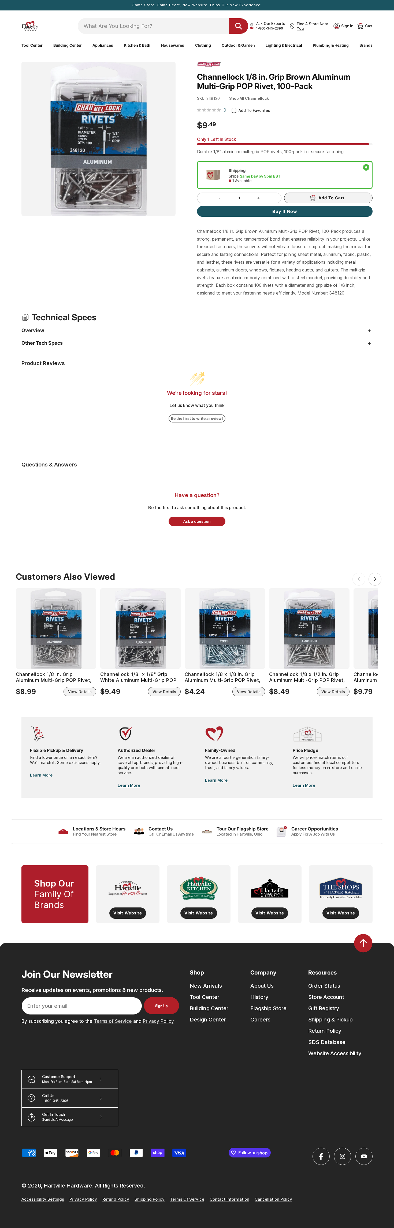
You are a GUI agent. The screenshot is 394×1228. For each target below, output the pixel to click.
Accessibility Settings (42, 1199)
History (259, 997)
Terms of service (187, 1199)
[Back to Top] (363, 943)
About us (262, 986)
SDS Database (326, 1042)
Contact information (229, 1199)
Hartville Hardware (68, 1185)
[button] (32, 45)
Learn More (41, 775)
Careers (260, 1019)
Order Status (324, 986)
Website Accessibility (334, 1053)
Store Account (326, 997)
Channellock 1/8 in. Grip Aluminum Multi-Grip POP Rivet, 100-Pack (54, 677)
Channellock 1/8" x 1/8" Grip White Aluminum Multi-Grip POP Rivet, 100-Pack (138, 677)
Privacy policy (83, 1199)
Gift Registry (323, 1008)
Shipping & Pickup (330, 1019)
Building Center (209, 1008)
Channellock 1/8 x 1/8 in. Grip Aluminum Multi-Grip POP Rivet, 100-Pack (223, 677)
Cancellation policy (273, 1199)
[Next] (375, 579)
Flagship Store (268, 1008)
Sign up (161, 1006)
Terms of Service (113, 1021)
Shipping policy (150, 1199)
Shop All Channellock (249, 98)
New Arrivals (206, 986)
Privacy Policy (158, 1021)
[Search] (238, 26)
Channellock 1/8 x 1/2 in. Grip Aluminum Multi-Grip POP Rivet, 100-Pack (307, 677)
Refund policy (115, 1199)
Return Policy (324, 1031)
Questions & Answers (49, 464)
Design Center (208, 1019)
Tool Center (204, 997)
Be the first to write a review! (197, 418)
